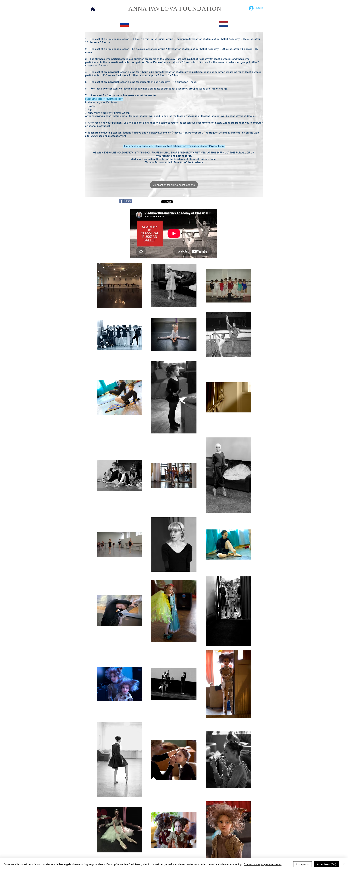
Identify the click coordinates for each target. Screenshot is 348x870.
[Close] (343, 864)
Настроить (302, 864)
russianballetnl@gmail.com (104, 99)
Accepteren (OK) (326, 864)
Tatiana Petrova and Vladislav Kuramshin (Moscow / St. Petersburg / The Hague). (170, 132)
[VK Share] (218, 201)
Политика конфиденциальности (262, 864)
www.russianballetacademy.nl (108, 136)
